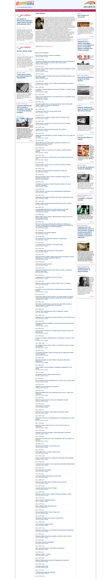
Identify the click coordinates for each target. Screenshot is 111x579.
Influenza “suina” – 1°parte (43, 554)
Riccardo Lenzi (21, 116)
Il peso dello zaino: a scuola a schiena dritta (48, 452)
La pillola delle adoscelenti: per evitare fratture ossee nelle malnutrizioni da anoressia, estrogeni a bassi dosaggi (52, 210)
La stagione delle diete (42, 566)
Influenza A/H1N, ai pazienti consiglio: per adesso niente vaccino (54, 536)
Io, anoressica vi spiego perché (44, 524)
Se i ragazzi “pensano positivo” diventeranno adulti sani (51, 170)
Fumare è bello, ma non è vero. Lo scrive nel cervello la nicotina (53, 164)
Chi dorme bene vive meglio (43, 470)
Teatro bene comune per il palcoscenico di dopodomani (24, 76)
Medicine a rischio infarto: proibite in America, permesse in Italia (53, 494)
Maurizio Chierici (21, 55)
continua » (31, 42)
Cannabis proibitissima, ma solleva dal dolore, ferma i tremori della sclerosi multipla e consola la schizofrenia (54, 104)
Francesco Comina (83, 114)
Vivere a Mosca (84, 75)
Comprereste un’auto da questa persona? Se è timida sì (51, 129)
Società (31, 10)
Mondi (35, 10)
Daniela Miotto (82, 84)
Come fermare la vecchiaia (43, 406)
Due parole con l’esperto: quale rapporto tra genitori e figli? (52, 412)
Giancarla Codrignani (83, 20)
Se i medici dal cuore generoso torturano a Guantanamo (51, 238)
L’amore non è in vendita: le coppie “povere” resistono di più (52, 117)
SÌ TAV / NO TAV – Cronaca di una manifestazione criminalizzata (53, 191)
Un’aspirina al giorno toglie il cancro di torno (48, 374)
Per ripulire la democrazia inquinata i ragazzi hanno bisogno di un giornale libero (25, 21)
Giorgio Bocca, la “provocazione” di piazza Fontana (84, 269)
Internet (47, 573)
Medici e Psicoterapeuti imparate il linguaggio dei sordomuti (52, 560)
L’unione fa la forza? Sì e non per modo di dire (48, 111)
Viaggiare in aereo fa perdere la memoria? (47, 386)
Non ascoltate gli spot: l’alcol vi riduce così (48, 512)
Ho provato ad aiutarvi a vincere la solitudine (48, 55)
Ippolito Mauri (82, 275)
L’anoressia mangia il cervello (44, 264)
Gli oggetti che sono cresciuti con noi (84, 196)
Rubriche (40, 10)
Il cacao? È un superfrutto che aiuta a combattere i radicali (52, 311)
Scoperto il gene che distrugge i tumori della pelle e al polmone (53, 432)
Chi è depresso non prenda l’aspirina (46, 232)
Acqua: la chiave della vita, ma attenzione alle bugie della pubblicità (54, 458)
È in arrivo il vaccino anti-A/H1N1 (45, 542)
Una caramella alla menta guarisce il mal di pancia (49, 250)
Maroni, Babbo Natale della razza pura (46, 506)
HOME (17, 10)
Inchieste (22, 10)
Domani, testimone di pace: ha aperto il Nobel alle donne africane (86, 109)
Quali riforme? (24, 103)
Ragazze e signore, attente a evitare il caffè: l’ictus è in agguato (53, 283)
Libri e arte (53, 10)
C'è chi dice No (85, 266)
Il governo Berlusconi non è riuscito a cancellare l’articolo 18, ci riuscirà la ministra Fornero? (25, 109)
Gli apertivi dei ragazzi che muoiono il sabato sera (49, 518)
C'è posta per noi (67, 10)
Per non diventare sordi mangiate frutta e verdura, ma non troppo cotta (55, 380)
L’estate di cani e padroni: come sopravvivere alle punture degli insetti (55, 464)
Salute (46, 56)
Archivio (78, 10)
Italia (46, 192)
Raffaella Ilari (21, 81)
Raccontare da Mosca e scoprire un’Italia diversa (86, 78)
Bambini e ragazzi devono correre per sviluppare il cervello (52, 399)
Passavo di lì (85, 39)
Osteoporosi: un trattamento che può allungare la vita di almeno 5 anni (55, 317)
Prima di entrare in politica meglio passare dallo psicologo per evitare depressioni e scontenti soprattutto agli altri (55, 257)
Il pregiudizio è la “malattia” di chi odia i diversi (49, 277)
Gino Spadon (82, 54)
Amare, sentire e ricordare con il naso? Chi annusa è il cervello (53, 123)
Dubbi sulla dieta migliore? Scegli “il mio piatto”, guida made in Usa (54, 197)
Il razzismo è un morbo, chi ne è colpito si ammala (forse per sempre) (55, 83)
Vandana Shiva (82, 241)
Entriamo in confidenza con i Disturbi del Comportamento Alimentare (55, 530)
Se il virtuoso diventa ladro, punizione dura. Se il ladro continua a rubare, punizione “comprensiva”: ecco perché (54, 304)
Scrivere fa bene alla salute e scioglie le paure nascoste (51, 482)
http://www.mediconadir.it (47, 46)
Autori (73, 10)
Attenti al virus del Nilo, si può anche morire (48, 446)
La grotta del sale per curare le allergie (46, 488)
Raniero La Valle (21, 28)
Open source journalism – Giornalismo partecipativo (50, 548)
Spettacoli (59, 10)
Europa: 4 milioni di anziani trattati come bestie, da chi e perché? (54, 203)
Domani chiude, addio (24, 51)
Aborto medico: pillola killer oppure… (46, 500)
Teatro (23, 72)
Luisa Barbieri (82, 172)
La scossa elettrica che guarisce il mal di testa (48, 476)
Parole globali (84, 225)
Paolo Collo (81, 143)
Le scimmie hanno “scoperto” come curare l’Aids (49, 244)
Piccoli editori (46, 10)
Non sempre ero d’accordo (83, 16)
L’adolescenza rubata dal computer (45, 572)
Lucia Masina (82, 203)
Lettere (27, 10)
